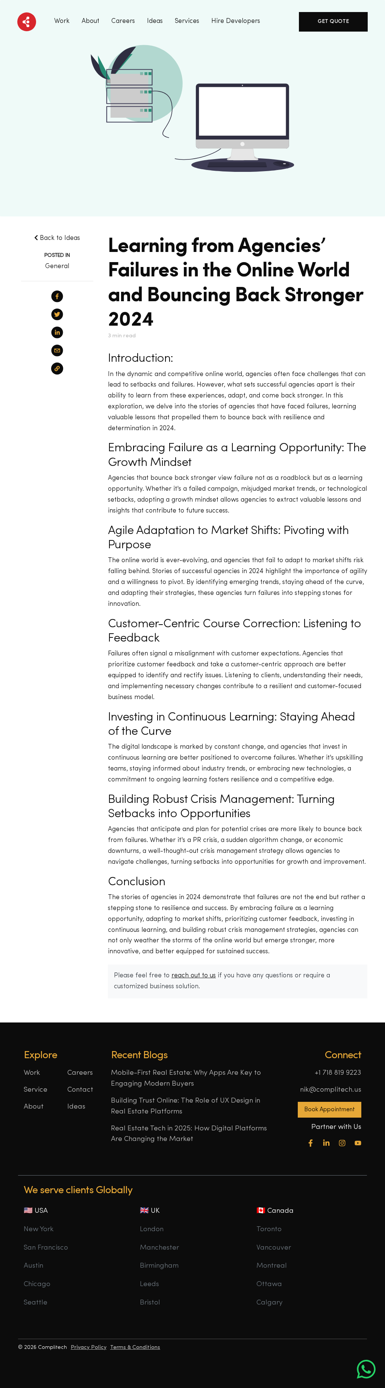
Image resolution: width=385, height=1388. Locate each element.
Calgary (269, 1302)
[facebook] (57, 296)
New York (39, 1229)
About (90, 21)
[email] (57, 350)
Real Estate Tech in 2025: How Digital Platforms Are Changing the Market (189, 1134)
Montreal (271, 1266)
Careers (123, 21)
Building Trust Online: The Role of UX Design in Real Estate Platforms (185, 1106)
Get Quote (333, 21)
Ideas (76, 1106)
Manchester (159, 1247)
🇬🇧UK (150, 1211)
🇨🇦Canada (275, 1211)
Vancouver (273, 1247)
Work (62, 21)
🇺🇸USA (36, 1211)
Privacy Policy (88, 1347)
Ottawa (269, 1284)
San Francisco (46, 1247)
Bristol (150, 1302)
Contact (80, 1090)
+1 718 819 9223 (338, 1073)
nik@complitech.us (330, 1090)
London (152, 1229)
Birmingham (159, 1266)
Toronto (269, 1229)
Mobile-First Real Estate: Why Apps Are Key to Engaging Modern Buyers (186, 1078)
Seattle (35, 1302)
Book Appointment (329, 1110)
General (57, 266)
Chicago (37, 1284)
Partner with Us (336, 1127)
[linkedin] (57, 332)
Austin (33, 1266)
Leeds (149, 1284)
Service (35, 1090)
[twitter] (57, 314)
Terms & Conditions (135, 1347)
